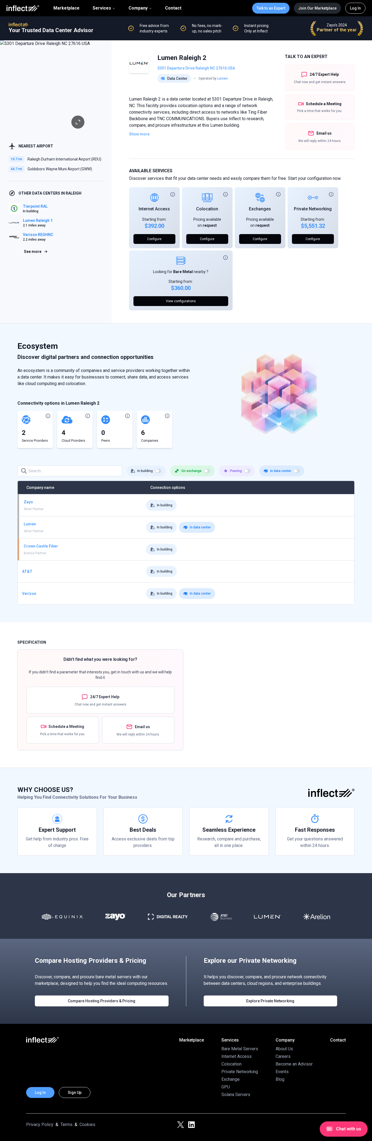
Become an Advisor (294, 1064)
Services (102, 8)
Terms (66, 1124)
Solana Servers (235, 1094)
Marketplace (66, 8)
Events (282, 1071)
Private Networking (313, 208)
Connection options (167, 487)
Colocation (207, 208)
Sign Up (74, 1092)
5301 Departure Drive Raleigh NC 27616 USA (196, 68)
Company (138, 8)
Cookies (87, 1124)
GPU (225, 1086)
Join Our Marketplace (317, 8)
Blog (280, 1079)
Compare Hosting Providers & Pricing (101, 1001)
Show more (139, 134)
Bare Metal (183, 272)
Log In (355, 8)
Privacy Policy (39, 1124)
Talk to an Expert (271, 8)
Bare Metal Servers (239, 1048)
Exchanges (260, 208)
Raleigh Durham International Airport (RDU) (64, 159)
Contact (173, 8)
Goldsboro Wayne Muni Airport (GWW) (60, 169)
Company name (40, 487)
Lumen (222, 78)
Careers (283, 1056)
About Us (284, 1048)
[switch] (158, 471)
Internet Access (154, 208)
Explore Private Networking (270, 1001)
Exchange (230, 1079)
